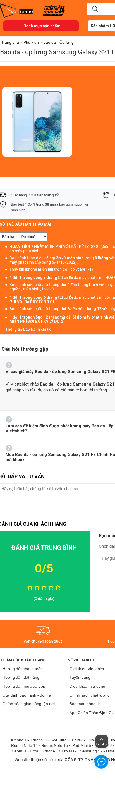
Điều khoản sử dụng (87, 686)
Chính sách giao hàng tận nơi (29, 704)
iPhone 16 (20, 740)
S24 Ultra (58, 740)
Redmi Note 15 (54, 745)
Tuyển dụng (80, 677)
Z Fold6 (75, 740)
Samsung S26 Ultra (97, 751)
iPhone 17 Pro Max (59, 751)
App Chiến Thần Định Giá (92, 712)
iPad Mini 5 (81, 745)
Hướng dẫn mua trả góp (24, 686)
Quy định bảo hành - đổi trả (27, 695)
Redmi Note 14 (24, 745)
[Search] (95, 9)
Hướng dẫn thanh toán (23, 668)
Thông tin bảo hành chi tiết (28, 329)
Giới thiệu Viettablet (87, 668)
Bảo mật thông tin (85, 704)
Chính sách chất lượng (90, 695)
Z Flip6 (90, 740)
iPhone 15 (40, 740)
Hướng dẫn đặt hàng (21, 677)
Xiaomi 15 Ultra (24, 751)
